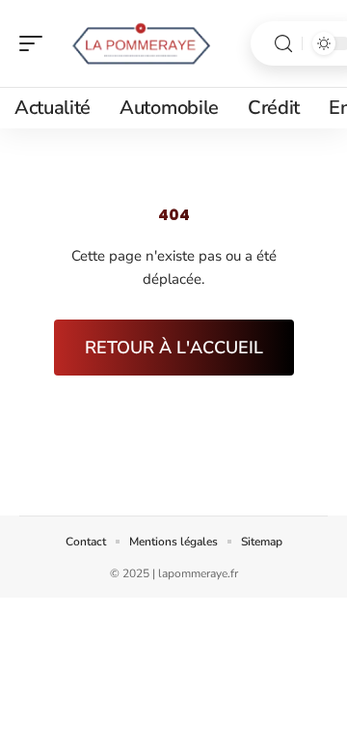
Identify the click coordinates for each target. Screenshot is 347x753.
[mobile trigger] (35, 43)
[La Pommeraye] (139, 43)
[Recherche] (283, 44)
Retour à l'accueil (174, 347)
